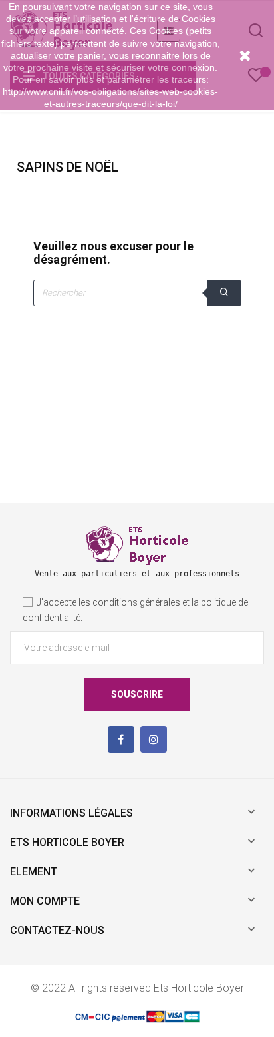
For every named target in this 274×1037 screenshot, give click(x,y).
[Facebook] (121, 739)
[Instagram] (153, 739)
